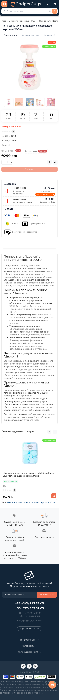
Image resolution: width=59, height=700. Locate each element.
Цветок (26, 502)
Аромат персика (40, 502)
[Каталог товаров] (4, 4)
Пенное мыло (14, 502)
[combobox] (29, 11)
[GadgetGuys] (26, 4)
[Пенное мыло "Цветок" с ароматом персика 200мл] (29, 67)
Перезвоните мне (29, 628)
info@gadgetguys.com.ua (30, 620)
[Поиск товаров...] (54, 11)
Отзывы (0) (50, 35)
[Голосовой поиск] (50, 11)
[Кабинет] (47, 4)
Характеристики (31, 35)
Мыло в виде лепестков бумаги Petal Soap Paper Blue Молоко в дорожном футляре (28, 474)
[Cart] (55, 4)
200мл (53, 502)
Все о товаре (10, 35)
